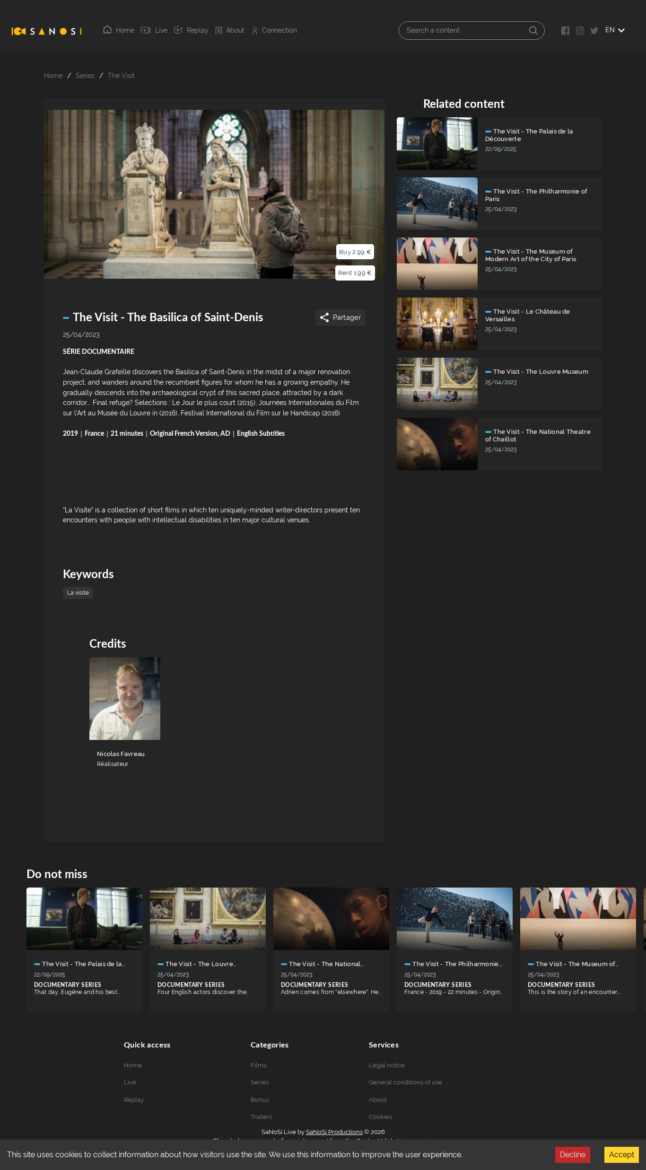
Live (161, 30)
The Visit (121, 75)
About (235, 30)
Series (85, 75)
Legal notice (387, 1065)
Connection (279, 30)
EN (610, 30)
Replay (198, 30)
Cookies (380, 1116)
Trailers (261, 1116)
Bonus (260, 1099)
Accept (621, 1154)
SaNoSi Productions (334, 1131)
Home (125, 30)
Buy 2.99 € (355, 251)
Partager (347, 317)
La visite (78, 592)
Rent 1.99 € (355, 272)
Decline (572, 1154)
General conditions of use (405, 1082)
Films (258, 1065)
